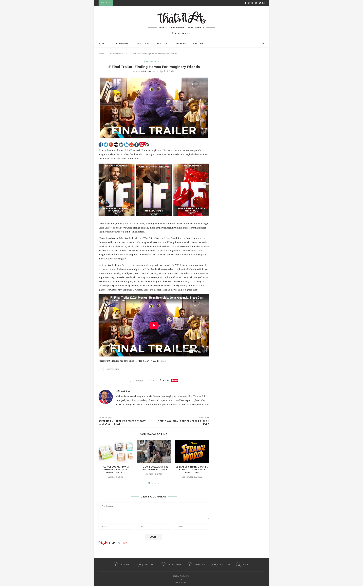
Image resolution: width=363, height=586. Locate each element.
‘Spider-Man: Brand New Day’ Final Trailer (137, 3)
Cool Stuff (162, 43)
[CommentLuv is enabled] (113, 542)
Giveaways (180, 43)
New (162, 62)
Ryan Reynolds (113, 369)
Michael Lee (149, 71)
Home (102, 43)
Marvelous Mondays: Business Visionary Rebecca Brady (116, 470)
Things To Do (142, 43)
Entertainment (119, 43)
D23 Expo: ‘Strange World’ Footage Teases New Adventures (192, 470)
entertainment (116, 54)
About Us (198, 43)
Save (176, 380)
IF (101, 369)
